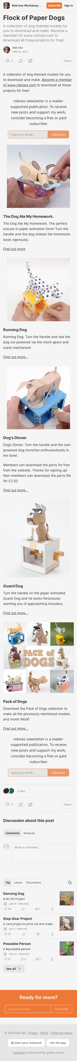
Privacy (33, 1033)
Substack (19, 1052)
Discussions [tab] (33, 882)
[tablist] (20, 833)
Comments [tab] (13, 833)
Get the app (58, 1043)
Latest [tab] (18, 882)
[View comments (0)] (21, 61)
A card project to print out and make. (28, 924)
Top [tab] (8, 882)
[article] (38, 901)
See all (11, 969)
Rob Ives (18, 47)
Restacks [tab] (29, 833)
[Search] (70, 882)
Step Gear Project (17, 919)
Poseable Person (17, 944)
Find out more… (15, 357)
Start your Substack (28, 1043)
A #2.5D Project (14, 899)
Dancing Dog (13, 894)
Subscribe (54, 5)
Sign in (68, 5)
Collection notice (61, 1033)
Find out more (14, 249)
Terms (44, 1033)
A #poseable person (16, 949)
